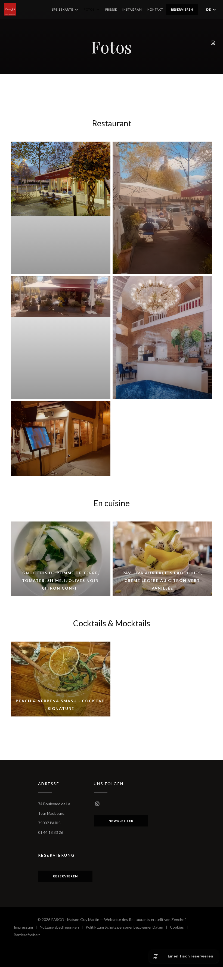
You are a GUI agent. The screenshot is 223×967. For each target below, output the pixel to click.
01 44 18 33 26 (50, 832)
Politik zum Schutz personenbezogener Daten (128, 928)
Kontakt (155, 9)
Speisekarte (62, 9)
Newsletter (121, 821)
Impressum (27, 928)
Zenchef (178, 919)
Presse (111, 9)
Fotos (89, 9)
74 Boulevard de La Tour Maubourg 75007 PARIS (54, 813)
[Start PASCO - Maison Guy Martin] (10, 9)
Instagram (132, 9)
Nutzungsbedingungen (63, 928)
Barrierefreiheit (27, 935)
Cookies (180, 928)
